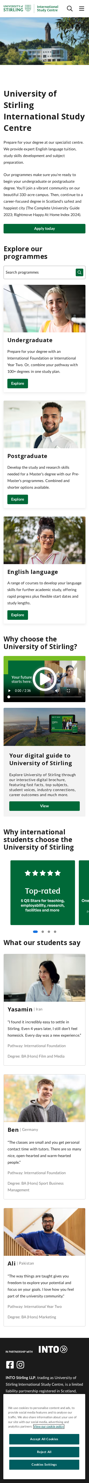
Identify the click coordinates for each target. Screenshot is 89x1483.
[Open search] (70, 9)
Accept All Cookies (44, 1439)
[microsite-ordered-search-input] (79, 272)
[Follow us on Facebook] (10, 1364)
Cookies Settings (44, 1464)
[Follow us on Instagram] (20, 1364)
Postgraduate (27, 456)
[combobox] (44, 272)
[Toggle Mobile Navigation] (82, 9)
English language (32, 572)
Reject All (44, 1452)
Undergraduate (29, 340)
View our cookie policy (49, 1426)
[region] (44, 1436)
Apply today (44, 229)
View (44, 806)
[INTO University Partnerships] (36, 1349)
